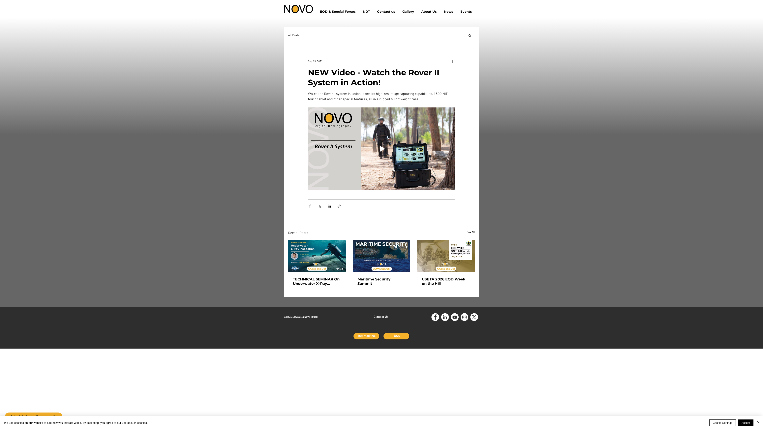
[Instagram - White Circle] (464, 317)
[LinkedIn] (445, 317)
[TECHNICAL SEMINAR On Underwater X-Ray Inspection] (317, 256)
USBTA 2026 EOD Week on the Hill (443, 281)
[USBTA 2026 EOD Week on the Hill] (446, 256)
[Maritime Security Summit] (382, 256)
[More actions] (452, 61)
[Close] (758, 422)
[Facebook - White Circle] (435, 317)
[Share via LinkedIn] (329, 206)
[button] (386, 10)
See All (471, 232)
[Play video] (381, 148)
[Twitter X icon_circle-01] (474, 317)
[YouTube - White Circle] (455, 317)
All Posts (293, 35)
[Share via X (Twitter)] (319, 206)
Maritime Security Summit (373, 281)
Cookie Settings (722, 423)
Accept (746, 423)
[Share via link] (339, 206)
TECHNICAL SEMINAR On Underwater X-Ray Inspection (316, 281)
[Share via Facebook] (310, 206)
